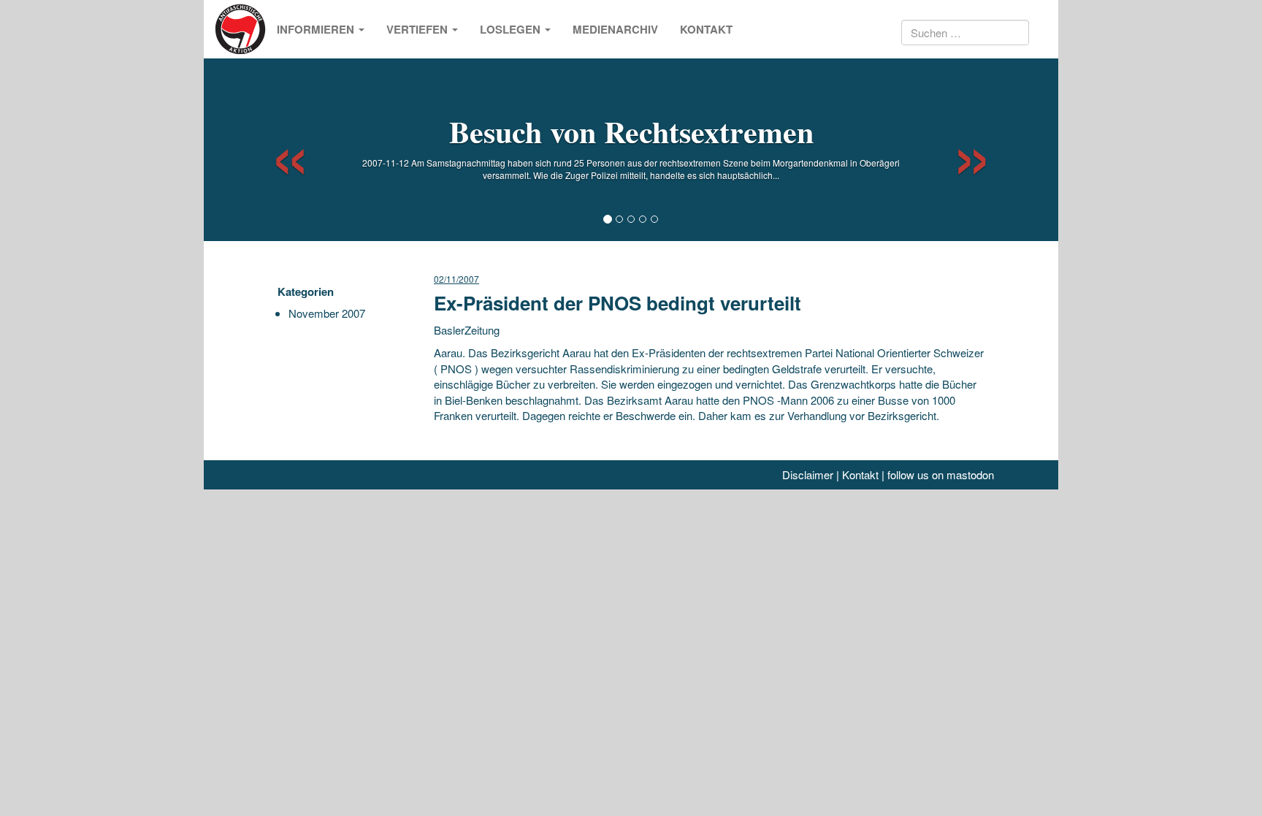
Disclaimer (807, 474)
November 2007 (326, 313)
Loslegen (511, 29)
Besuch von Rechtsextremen (631, 131)
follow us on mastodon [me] (940, 474)
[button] (277, 149)
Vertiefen (418, 29)
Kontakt (706, 29)
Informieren (317, 29)
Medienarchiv (615, 29)
